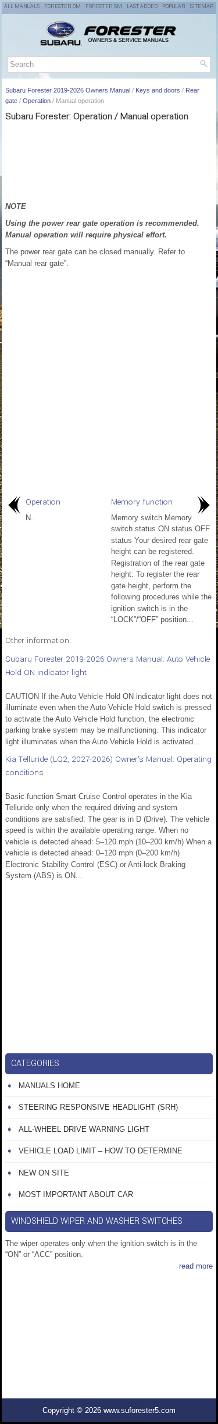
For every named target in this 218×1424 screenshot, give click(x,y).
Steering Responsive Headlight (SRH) (98, 1107)
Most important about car (76, 1194)
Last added (142, 6)
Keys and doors (157, 90)
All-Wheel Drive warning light (84, 1129)
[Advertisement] (109, 160)
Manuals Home (49, 1085)
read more (196, 1266)
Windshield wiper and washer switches (97, 1221)
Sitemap (201, 6)
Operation (37, 100)
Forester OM (62, 6)
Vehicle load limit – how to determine (101, 1150)
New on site (44, 1173)
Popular (173, 6)
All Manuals (22, 6)
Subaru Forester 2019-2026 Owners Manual (67, 90)
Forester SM (103, 6)
